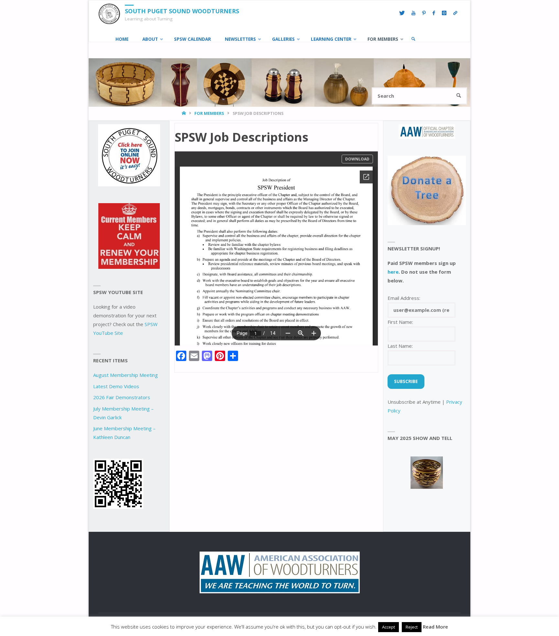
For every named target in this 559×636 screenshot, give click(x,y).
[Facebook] (433, 13)
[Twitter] (402, 13)
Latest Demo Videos (116, 386)
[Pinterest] (424, 13)
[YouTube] (413, 13)
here (393, 272)
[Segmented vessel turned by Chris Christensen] (427, 472)
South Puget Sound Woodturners (182, 11)
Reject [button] (412, 627)
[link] (413, 39)
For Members (209, 113)
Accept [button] (388, 627)
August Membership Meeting (125, 375)
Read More (435, 626)
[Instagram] (444, 13)
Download (357, 159)
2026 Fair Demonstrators (121, 397)
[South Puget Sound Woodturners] (109, 13)
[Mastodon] (455, 13)
